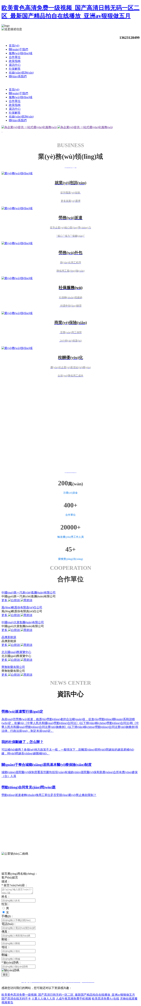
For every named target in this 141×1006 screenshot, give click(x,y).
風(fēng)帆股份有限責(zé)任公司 (21, 607)
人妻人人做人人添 (43, 998)
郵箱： (5, 939)
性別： (5, 904)
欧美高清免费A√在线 (105, 998)
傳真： (5, 931)
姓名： (5, 896)
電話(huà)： (8, 923)
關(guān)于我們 (18, 49)
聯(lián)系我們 (18, 76)
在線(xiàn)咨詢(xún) (21, 72)
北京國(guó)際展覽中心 (16, 652)
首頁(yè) (14, 45)
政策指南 (15, 61)
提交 (5, 974)
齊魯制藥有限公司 (13, 667)
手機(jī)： (7, 916)
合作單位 (15, 57)
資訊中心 (15, 64)
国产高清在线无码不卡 (16, 998)
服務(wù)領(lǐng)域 (20, 53)
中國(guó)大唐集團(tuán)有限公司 (22, 622)
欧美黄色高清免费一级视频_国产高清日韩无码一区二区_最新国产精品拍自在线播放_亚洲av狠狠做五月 (68, 994)
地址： (5, 947)
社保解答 (15, 68)
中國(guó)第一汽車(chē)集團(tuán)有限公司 (28, 592)
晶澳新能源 (8, 637)
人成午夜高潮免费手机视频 (73, 998)
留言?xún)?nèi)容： (14, 885)
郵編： (5, 954)
